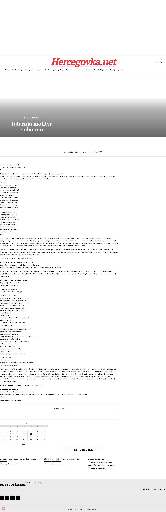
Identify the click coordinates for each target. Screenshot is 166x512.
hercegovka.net (72, 152)
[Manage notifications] (3, 508)
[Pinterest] (59, 414)
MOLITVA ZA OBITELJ (96, 459)
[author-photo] (1, 464)
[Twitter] (52, 414)
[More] (72, 414)
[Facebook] (45, 414)
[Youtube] (18, 498)
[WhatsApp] (66, 414)
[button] (160, 62)
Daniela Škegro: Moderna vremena (101, 465)
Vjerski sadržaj (32, 117)
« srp (23, 444)
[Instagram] (7, 498)
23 (44, 436)
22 (38, 436)
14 (31, 434)
